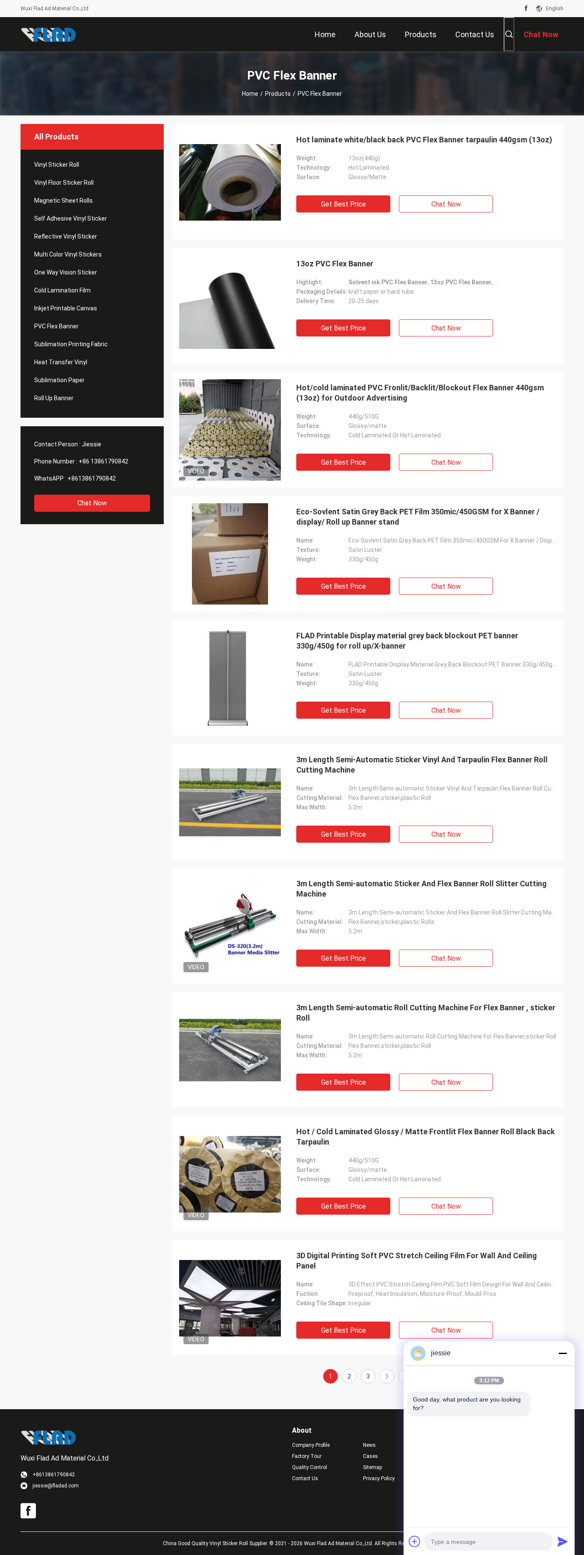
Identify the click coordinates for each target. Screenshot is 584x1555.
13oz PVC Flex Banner (334, 263)
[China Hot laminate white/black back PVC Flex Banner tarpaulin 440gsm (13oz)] (230, 181)
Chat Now (92, 503)
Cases (370, 1456)
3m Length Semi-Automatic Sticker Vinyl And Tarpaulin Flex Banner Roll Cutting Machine (422, 764)
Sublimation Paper (59, 380)
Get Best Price (343, 204)
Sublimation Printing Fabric (71, 344)
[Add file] (415, 1541)
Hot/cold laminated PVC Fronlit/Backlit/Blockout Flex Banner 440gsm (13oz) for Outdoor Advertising (420, 392)
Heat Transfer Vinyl (60, 362)
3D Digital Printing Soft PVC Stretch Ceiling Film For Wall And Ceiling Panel (416, 1260)
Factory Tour (306, 1456)
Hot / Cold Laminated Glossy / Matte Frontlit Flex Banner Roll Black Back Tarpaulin (425, 1136)
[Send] (562, 1541)
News (369, 1445)
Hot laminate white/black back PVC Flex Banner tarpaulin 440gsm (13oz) (424, 139)
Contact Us (305, 1478)
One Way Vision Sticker (65, 272)
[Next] (387, 1376)
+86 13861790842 (103, 461)
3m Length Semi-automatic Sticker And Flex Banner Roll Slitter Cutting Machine (421, 888)
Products (278, 93)
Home (250, 93)
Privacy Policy (379, 1478)
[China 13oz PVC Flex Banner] (230, 305)
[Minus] (562, 1353)
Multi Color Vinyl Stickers (68, 254)
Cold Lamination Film (62, 290)
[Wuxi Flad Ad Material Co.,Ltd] (48, 34)
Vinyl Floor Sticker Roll (64, 182)
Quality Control (309, 1467)
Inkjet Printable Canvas (65, 308)
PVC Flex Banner (56, 326)
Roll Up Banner (54, 398)
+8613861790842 (92, 478)
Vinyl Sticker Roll (56, 164)
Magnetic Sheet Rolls (63, 200)
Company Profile (311, 1445)
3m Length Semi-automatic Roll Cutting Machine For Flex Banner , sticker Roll (425, 1012)
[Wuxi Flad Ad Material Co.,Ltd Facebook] (526, 8)
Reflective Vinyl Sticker (65, 236)
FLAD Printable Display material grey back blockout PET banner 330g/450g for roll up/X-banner (407, 640)
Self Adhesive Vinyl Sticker (70, 218)
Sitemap (372, 1467)
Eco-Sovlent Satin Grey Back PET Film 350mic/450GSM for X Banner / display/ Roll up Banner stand (418, 516)
